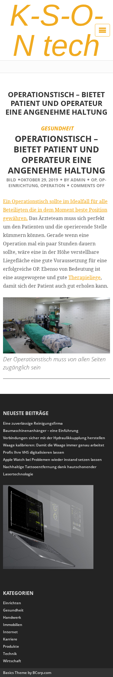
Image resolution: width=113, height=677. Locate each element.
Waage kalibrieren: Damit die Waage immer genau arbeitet (53, 445)
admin (78, 180)
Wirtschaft (12, 660)
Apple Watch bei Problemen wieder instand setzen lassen (52, 459)
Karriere (10, 639)
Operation (52, 185)
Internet (10, 631)
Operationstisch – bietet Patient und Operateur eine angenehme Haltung (56, 103)
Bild (11, 180)
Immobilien (12, 624)
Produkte (11, 646)
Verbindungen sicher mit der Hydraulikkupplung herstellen (54, 437)
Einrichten (12, 602)
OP (94, 180)
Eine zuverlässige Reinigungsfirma (33, 423)
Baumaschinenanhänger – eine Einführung (40, 430)
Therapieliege (84, 277)
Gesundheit (57, 128)
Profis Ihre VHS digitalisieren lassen (33, 452)
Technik (10, 653)
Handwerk (12, 617)
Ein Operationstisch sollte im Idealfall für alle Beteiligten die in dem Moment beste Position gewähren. (55, 210)
